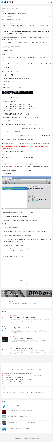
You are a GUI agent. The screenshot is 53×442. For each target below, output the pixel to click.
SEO (47, 392)
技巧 (24, 392)
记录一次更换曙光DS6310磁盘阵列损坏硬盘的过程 (19, 416)
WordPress (8, 392)
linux (17, 392)
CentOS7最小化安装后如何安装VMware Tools (21, 348)
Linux (13, 8)
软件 (36, 392)
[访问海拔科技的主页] (26, 362)
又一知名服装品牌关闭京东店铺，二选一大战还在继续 (19, 410)
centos (24, 280)
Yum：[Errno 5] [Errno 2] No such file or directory (22, 317)
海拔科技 (11, 301)
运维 (44, 392)
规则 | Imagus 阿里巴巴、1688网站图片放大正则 (18, 428)
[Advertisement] (26, 268)
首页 (4, 8)
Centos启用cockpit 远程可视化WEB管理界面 (21, 338)
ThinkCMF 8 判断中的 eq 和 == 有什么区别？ (13, 381)
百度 (21, 392)
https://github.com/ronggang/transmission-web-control (25, 220)
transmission (29, 280)
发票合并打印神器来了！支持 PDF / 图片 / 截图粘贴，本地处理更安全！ (18, 379)
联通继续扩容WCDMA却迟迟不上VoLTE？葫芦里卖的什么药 (21, 422)
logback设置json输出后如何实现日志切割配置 (13, 383)
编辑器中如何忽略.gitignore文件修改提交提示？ (13, 377)
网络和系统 (8, 8)
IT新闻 (4, 392)
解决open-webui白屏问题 (13, 405)
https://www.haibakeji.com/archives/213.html (28, 117)
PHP (14, 392)
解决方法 (39, 392)
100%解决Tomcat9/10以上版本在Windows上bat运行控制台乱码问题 (17, 373)
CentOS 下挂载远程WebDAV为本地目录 (20, 328)
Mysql (32, 392)
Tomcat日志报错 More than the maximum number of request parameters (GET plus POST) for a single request (25, 375)
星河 (29, 303)
